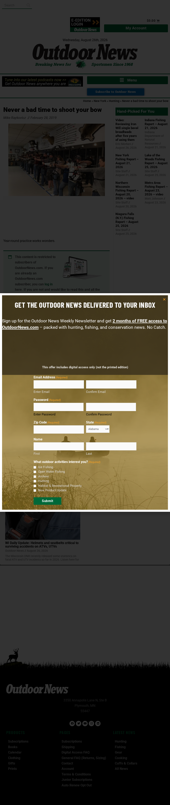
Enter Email (42, 392)
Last (89, 454)
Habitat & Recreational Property (60, 486)
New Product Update (52, 490)
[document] (85, 402)
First (37, 454)
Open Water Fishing (51, 472)
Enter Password (44, 414)
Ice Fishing (45, 467)
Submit (47, 501)
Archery (43, 476)
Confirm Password (99, 414)
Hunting (43, 481)
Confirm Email (96, 392)
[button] (164, 299)
